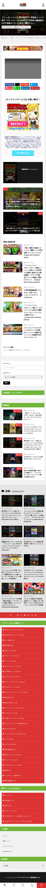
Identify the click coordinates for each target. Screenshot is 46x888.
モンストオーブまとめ (10, 760)
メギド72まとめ (9, 739)
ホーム (4, 886)
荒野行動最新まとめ (10, 780)
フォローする (30, 172)
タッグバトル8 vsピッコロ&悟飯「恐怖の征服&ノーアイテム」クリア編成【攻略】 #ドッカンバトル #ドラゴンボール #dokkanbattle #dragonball (12, 603)
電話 (32, 886)
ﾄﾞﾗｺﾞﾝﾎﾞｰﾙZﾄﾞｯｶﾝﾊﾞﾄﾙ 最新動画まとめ (28, 877)
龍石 (20, 468)
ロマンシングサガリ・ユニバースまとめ (15, 692)
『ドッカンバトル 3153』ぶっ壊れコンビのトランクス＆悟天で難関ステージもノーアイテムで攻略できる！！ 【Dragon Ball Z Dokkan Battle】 (33, 312)
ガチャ (19, 425)
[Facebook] (10, 84)
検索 (6, 383)
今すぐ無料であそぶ (23, 153)
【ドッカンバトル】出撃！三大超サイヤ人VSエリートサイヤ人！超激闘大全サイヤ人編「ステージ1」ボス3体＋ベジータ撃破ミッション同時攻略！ (11, 574)
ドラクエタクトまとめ (10, 713)
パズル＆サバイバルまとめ (12, 687)
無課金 (19, 454)
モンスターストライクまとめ (12, 666)
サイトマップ (8, 795)
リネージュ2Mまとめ (10, 744)
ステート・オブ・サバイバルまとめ (14, 682)
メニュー (23, 886)
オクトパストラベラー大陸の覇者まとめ (15, 723)
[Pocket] (9, 88)
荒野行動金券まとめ (10, 749)
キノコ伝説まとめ (9, 640)
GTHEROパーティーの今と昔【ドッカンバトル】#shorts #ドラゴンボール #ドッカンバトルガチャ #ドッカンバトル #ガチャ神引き (34, 574)
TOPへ (41, 886)
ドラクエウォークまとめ (11, 656)
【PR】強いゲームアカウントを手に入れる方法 (18, 821)
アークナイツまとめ (10, 661)
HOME (5, 37)
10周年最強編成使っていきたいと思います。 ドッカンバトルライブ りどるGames (33, 293)
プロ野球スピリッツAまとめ (12, 671)
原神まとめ (7, 770)
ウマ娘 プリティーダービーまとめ (14, 718)
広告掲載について (9, 800)
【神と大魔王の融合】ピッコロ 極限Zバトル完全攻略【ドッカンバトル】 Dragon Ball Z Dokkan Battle (33, 252)
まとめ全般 (18, 411)
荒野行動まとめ (8, 645)
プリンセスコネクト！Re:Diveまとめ (14, 734)
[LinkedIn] (25, 88)
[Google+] (24, 84)
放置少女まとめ (8, 697)
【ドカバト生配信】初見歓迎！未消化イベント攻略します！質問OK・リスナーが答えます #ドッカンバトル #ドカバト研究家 (34, 602)
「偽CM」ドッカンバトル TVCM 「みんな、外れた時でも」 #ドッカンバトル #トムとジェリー (33, 416)
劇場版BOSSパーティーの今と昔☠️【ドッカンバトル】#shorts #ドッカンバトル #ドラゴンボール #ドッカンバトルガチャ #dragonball (12, 546)
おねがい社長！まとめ (10, 702)
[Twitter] (17, 84)
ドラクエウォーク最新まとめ (12, 775)
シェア (13, 886)
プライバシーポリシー (10, 811)
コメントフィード (8, 846)
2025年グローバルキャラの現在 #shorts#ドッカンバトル (33, 458)
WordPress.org (7, 851)
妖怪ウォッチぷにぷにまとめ (12, 754)
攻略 (17, 27)
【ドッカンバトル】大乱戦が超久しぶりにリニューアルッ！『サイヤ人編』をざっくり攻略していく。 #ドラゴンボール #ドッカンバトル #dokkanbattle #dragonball (34, 516)
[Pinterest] (35, 88)
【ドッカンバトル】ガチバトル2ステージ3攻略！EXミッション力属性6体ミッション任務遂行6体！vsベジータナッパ (33, 332)
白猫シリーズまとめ (10, 650)
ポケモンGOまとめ (9, 728)
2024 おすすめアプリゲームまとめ (14, 635)
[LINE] (16, 88)
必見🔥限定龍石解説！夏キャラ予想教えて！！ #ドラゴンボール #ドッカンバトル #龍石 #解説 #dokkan (33, 474)
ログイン (19, 350)
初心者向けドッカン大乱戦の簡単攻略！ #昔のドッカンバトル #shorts (33, 544)
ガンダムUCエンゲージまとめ (13, 765)
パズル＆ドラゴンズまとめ (12, 676)
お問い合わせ (8, 805)
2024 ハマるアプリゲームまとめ (13, 630)
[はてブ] (34, 84)
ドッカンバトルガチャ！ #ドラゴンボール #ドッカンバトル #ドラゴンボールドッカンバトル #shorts (33, 430)
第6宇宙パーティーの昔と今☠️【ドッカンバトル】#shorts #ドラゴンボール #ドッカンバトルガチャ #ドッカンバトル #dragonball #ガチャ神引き (33, 445)
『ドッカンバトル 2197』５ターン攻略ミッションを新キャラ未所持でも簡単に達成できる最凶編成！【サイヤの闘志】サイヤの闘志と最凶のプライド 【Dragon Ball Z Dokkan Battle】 (33, 273)
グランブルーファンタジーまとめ (14, 708)
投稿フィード (6, 841)
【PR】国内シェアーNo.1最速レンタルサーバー (18, 816)
